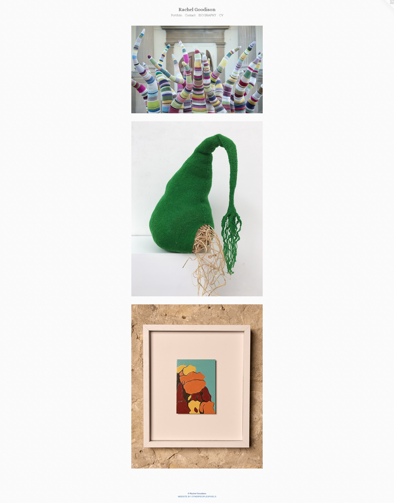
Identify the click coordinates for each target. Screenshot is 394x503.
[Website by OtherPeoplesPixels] (386, 8)
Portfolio (176, 15)
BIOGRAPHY (207, 15)
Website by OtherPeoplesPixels (197, 496)
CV (221, 15)
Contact (190, 15)
